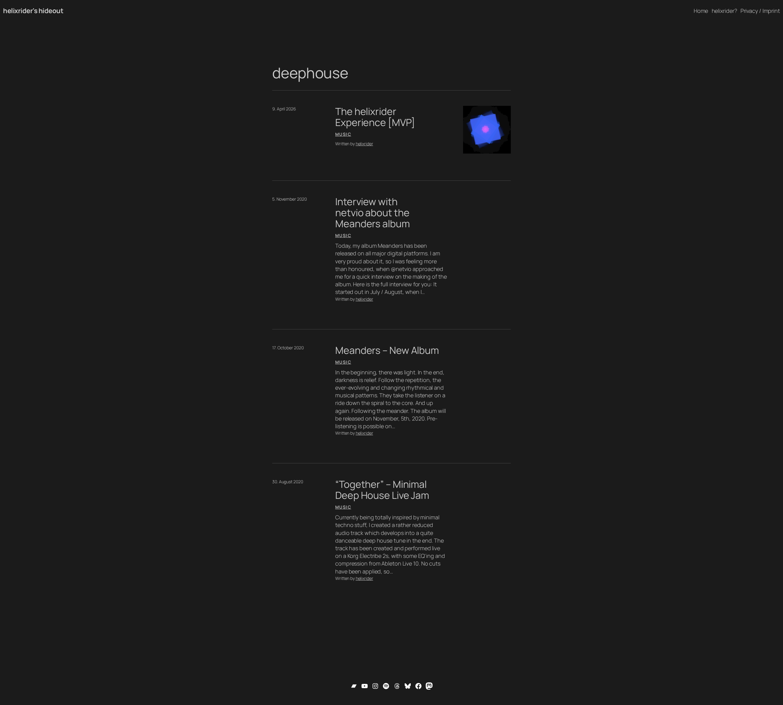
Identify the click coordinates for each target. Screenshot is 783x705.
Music (343, 134)
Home (701, 10)
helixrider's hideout (33, 10)
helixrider (364, 144)
